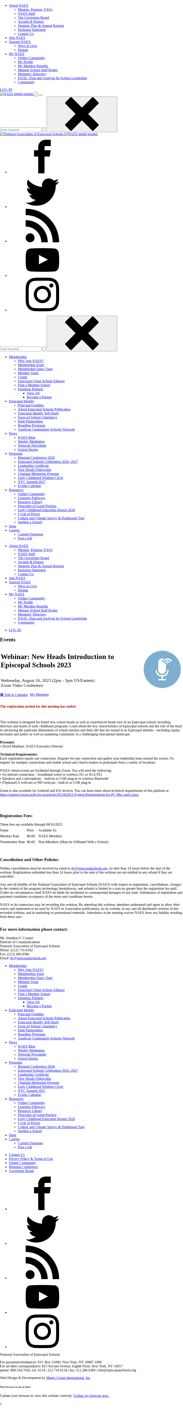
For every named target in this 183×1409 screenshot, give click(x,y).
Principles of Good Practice (37, 506)
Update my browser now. (91, 1396)
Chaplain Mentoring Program (38, 474)
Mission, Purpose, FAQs (35, 9)
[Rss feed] (42, 241)
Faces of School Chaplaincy (37, 417)
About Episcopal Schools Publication (44, 409)
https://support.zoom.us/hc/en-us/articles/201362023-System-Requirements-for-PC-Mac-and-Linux (69, 795)
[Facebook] (42, 172)
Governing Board (21, 1171)
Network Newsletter (32, 445)
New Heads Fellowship (34, 470)
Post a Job (25, 538)
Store (12, 526)
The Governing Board (33, 17)
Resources (16, 490)
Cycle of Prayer (29, 514)
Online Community (31, 58)
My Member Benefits (33, 66)
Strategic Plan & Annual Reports (41, 26)
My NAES (16, 54)
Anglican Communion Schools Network (46, 429)
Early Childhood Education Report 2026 (46, 510)
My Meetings (39, 694)
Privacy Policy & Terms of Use (31, 1159)
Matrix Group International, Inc (68, 1378)
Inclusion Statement (32, 30)
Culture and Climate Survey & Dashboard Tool (51, 518)
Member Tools (28, 373)
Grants (22, 377)
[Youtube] (42, 275)
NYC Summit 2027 (32, 482)
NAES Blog (26, 437)
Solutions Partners (30, 389)
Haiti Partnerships (30, 421)
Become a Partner (39, 397)
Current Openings (30, 534)
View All (33, 393)
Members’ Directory (32, 74)
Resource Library (30, 502)
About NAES (18, 5)
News (13, 433)
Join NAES (17, 38)
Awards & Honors (31, 22)
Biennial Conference (23, 1167)
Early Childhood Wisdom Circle (40, 478)
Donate (23, 50)
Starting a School (30, 522)
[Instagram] (42, 310)
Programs (15, 453)
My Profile (25, 62)
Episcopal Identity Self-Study (38, 413)
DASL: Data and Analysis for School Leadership (52, 78)
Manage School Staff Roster (38, 70)
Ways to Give (27, 46)
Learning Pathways (31, 498)
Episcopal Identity (21, 401)
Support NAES (20, 42)
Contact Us (26, 34)
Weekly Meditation (31, 441)
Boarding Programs (31, 425)
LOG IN (6, 90)
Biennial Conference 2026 (36, 458)
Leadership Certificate (33, 466)
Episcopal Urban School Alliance (41, 381)
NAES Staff (26, 13)
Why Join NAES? (31, 361)
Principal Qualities (31, 405)
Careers (14, 530)
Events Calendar (29, 486)
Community (26, 82)
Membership (18, 357)
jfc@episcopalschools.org (89, 868)
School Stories (28, 449)
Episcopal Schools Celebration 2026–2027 (48, 462)
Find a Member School (34, 385)
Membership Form (31, 365)
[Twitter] (42, 206)
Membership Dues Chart (35, 369)
